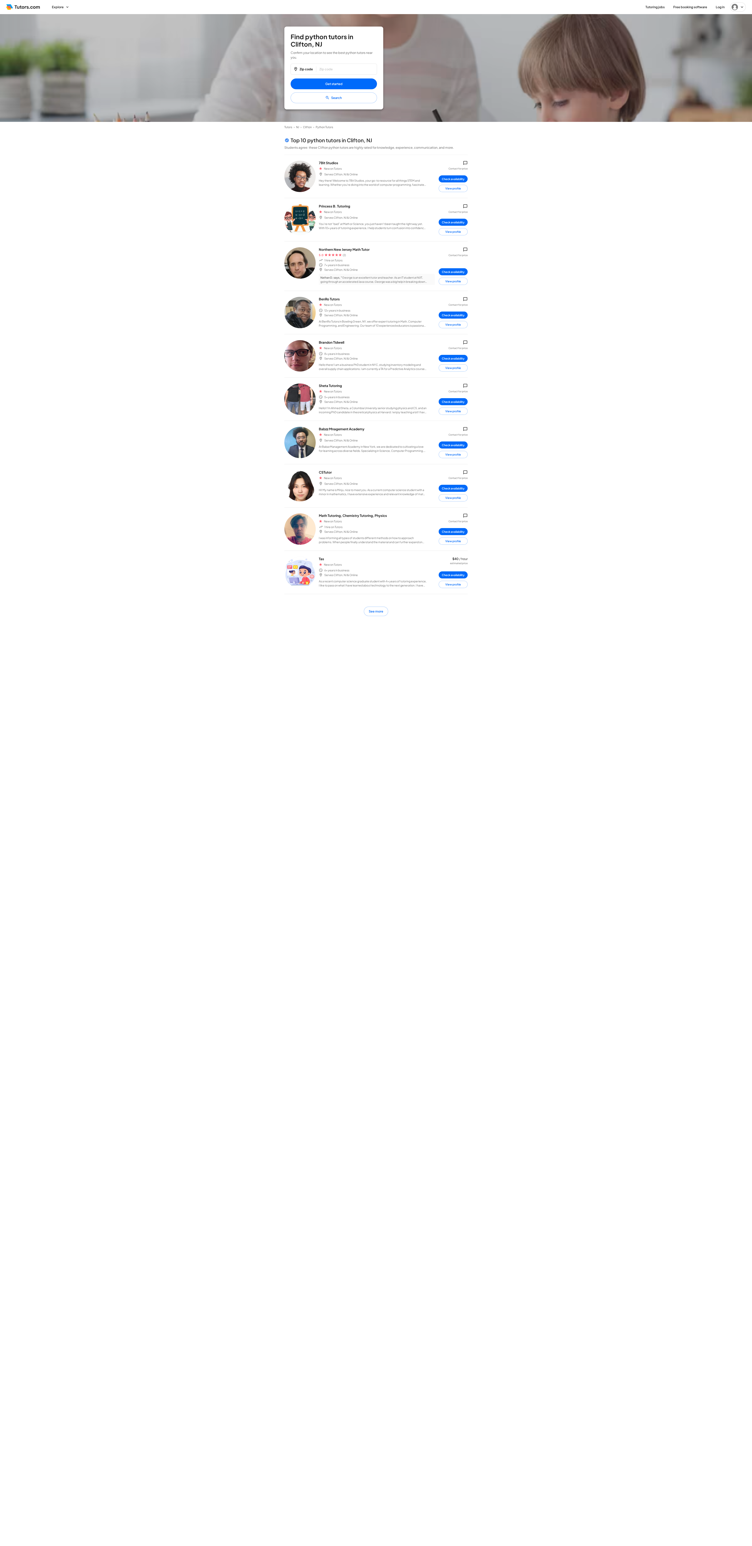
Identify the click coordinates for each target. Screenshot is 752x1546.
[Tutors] (23, 7)
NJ (297, 127)
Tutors (288, 127)
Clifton (307, 127)
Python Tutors (324, 127)
